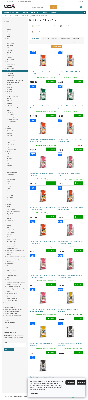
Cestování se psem (12, 293)
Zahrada (7, 320)
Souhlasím (81, 382)
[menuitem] (12, 12)
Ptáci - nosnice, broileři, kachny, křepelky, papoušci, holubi (13, 310)
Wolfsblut (9, 234)
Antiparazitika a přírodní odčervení (16, 256)
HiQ (8, 154)
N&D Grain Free (11, 177)
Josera (8, 160)
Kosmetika (9, 272)
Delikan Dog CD (11, 114)
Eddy (8, 126)
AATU (8, 34)
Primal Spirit (10, 195)
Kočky (6, 302)
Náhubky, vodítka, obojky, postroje (16, 282)
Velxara (9, 225)
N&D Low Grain (11, 179)
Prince (8, 200)
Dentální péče (10, 261)
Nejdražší (54, 38)
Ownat (9, 190)
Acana (8, 36)
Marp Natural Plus (12, 172)
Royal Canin (10, 213)
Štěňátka (10, 73)
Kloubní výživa (10, 263)
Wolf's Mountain (11, 232)
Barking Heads (11, 64)
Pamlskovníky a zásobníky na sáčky (16, 289)
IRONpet (9, 158)
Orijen (8, 188)
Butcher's (9, 98)
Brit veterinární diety (12, 96)
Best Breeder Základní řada (14, 71)
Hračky (8, 277)
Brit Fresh (9, 91)
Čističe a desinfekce (12, 298)
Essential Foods (11, 131)
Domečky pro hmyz (10, 322)
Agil (8, 38)
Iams (8, 156)
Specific (9, 218)
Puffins (9, 207)
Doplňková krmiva (11, 241)
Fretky (6, 305)
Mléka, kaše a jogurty (12, 248)
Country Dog (10, 112)
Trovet (8, 223)
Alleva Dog (10, 41)
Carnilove (9, 105)
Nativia (9, 181)
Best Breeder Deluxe (13, 82)
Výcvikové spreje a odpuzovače (15, 295)
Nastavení (34, 393)
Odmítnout (70, 382)
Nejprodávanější (65, 38)
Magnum (9, 165)
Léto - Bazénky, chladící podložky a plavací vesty (16, 251)
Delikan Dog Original (12, 119)
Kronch (9, 163)
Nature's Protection (12, 183)
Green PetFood (11, 144)
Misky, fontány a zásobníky (14, 279)
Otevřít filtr (57, 46)
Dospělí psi (11, 75)
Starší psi (10, 78)
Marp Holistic (10, 167)
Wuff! (8, 237)
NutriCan (9, 186)
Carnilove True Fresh (12, 107)
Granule (9, 29)
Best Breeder (10, 68)
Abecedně (76, 38)
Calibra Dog (10, 101)
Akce (6, 25)
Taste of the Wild (11, 220)
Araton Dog (10, 57)
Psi (5, 27)
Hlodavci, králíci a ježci (11, 307)
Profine (9, 204)
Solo (8, 216)
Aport (8, 55)
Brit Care (9, 89)
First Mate (10, 135)
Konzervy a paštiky (12, 239)
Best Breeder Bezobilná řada (15, 80)
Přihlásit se (9, 349)
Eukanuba (9, 133)
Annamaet (10, 50)
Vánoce (9, 254)
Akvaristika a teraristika (11, 313)
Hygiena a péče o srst (12, 275)
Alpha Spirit (10, 45)
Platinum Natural (11, 193)
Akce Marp (10, 31)
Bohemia (9, 87)
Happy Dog (10, 147)
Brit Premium (10, 94)
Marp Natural (10, 170)
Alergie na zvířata (11, 270)
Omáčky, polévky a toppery (14, 243)
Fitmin (9, 137)
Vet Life (9, 227)
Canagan (9, 103)
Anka (8, 48)
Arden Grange (10, 59)
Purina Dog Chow (11, 209)
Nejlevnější (46, 38)
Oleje (8, 268)
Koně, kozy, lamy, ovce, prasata (13, 315)
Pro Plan (9, 202)
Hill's (8, 151)
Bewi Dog (9, 84)
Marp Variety (10, 174)
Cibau (8, 110)
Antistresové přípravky (13, 259)
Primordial (10, 197)
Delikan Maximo (11, 121)
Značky (7, 327)
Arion (8, 61)
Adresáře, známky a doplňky (14, 284)
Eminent (9, 128)
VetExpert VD (10, 230)
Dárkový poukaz (9, 325)
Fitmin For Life (11, 140)
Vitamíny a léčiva (11, 266)
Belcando (9, 66)
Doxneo (9, 124)
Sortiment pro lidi (9, 318)
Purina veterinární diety (13, 211)
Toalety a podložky (12, 300)
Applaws (9, 52)
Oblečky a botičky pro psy (13, 286)
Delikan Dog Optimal (12, 117)
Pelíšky (8, 291)
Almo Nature (10, 43)
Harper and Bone (11, 149)
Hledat (54, 7)
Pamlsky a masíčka (11, 246)
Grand (8, 142)
